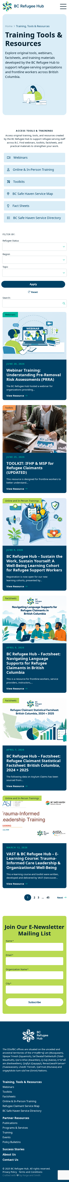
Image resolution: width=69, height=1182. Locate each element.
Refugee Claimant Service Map (21, 1106)
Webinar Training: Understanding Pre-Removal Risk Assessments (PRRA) (33, 375)
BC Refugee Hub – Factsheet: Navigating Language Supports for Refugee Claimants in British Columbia (33, 663)
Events (7, 1137)
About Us (9, 1154)
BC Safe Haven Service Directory (37, 218)
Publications (10, 1123)
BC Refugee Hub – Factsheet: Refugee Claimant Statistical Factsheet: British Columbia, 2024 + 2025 (33, 762)
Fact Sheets (21, 206)
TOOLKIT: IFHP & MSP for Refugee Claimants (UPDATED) (30, 468)
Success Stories (13, 1149)
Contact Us (10, 1160)
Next (60, 897)
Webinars (20, 157)
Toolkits (19, 181)
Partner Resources (16, 1118)
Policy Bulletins (12, 1142)
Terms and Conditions (30, 1171)
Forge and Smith (31, 1175)
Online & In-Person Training (33, 169)
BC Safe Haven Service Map (33, 194)
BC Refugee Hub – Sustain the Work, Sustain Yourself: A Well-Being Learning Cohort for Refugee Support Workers (34, 563)
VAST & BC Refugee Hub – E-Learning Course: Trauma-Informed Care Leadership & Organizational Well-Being (33, 860)
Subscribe (34, 1002)
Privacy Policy (10, 1171)
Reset (34, 292)
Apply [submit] (33, 284)
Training (8, 1132)
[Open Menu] (63, 6)
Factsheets (11, 598)
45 (48, 897)
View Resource (15, 395)
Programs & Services (15, 1127)
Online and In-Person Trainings (22, 500)
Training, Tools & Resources (22, 1082)
